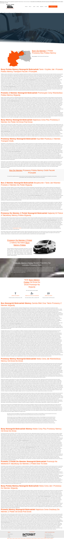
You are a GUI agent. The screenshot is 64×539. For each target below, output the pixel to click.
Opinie (34, 6)
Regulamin (41, 6)
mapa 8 (27, 538)
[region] (32, 28)
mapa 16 (52, 538)
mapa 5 (19, 538)
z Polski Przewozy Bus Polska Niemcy (44, 52)
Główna (26, 6)
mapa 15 (48, 538)
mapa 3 (14, 538)
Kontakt (46, 6)
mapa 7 (25, 538)
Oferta (30, 6)
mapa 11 (36, 538)
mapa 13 (42, 538)
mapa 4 (16, 538)
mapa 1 (8, 538)
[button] (53, 7)
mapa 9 (30, 538)
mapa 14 (45, 538)
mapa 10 (33, 538)
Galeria (38, 6)
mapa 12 (39, 538)
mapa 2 (11, 538)
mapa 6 (22, 538)
